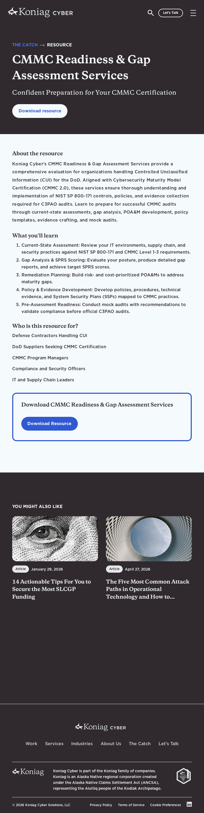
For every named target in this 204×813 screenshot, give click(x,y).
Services (54, 743)
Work (31, 743)
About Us (111, 743)
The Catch (140, 743)
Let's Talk (168, 743)
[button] (193, 13)
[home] (40, 13)
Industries (82, 743)
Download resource (40, 110)
